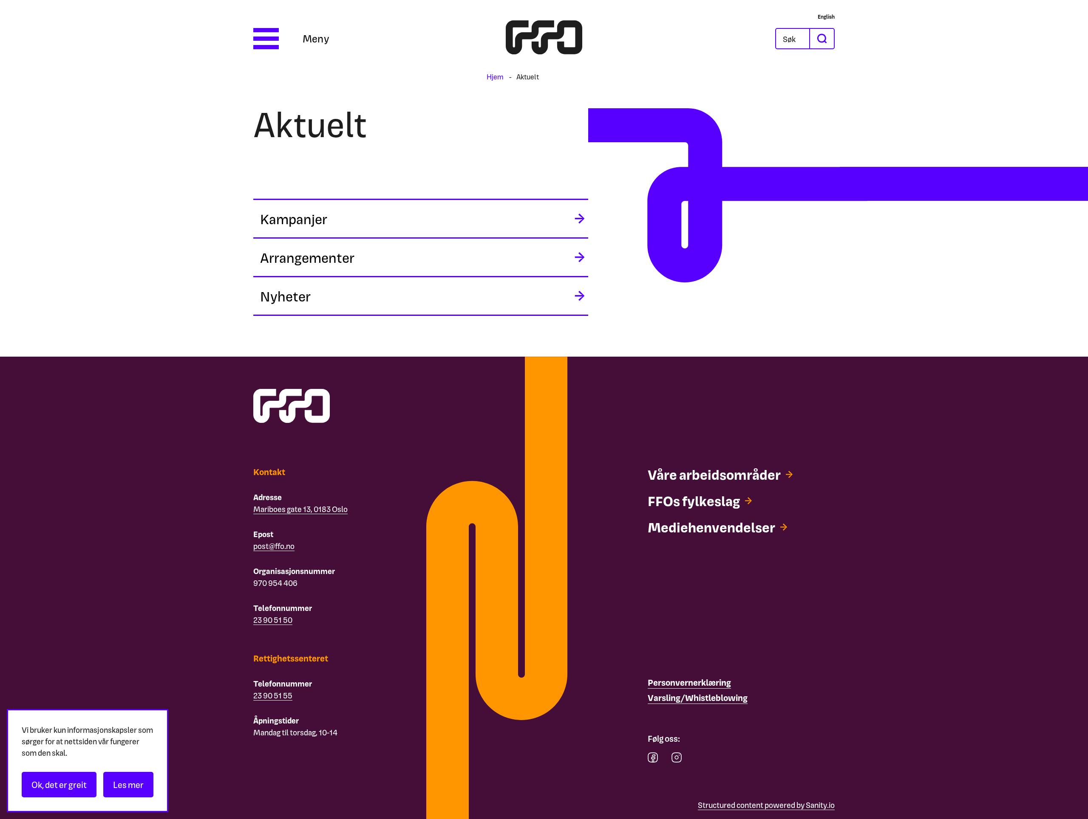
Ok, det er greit (59, 784)
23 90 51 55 (272, 695)
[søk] (821, 38)
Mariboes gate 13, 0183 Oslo (300, 509)
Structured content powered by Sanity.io (766, 805)
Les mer (128, 784)
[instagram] (677, 759)
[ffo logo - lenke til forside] (544, 38)
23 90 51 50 (272, 620)
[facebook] (653, 759)
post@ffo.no (274, 546)
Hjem (495, 76)
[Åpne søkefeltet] (792, 38)
